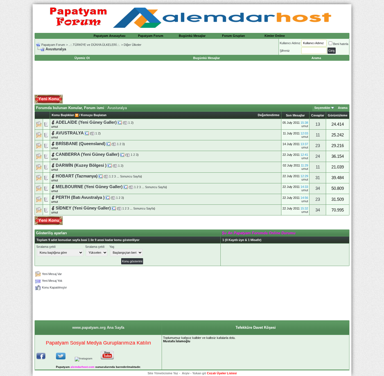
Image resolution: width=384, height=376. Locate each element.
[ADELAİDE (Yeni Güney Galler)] (120, 122)
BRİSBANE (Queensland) (80, 143)
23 (317, 145)
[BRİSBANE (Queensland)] (108, 143)
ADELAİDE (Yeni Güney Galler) (87, 122)
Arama (342, 107)
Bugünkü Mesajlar (192, 35)
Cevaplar (317, 115)
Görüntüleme (337, 115)
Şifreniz (285, 50)
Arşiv (185, 373)
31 (317, 177)
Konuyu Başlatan (94, 115)
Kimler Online (275, 35)
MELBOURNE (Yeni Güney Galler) (90, 186)
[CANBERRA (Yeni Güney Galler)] (122, 154)
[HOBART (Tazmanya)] (101, 176)
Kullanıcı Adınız (290, 43)
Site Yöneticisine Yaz (163, 373)
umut (54, 126)
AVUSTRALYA (70, 133)
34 (317, 188)
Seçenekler (322, 107)
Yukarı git (199, 373)
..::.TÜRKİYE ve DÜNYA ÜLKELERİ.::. (94, 44)
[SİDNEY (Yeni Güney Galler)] (114, 208)
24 (317, 156)
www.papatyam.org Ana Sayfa (98, 327)
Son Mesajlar (295, 115)
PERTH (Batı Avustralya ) (80, 197)
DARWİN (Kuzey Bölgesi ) (82, 165)
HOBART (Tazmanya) (77, 176)
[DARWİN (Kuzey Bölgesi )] (110, 165)
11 (318, 135)
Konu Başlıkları (63, 115)
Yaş (111, 246)
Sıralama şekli (45, 246)
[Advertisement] (192, 78)
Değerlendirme (268, 115)
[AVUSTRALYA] (87, 133)
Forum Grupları (233, 35)
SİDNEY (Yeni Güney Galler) (83, 208)
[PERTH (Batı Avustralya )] (108, 197)
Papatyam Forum (150, 35)
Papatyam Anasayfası (109, 35)
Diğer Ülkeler (132, 44)
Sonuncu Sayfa (130, 176)
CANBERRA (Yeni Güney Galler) (88, 154)
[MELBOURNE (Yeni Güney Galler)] (126, 186)
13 (317, 124)
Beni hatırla (340, 44)
